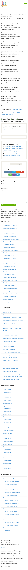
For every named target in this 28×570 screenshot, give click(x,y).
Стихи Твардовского (8, 299)
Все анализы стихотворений (7, 550)
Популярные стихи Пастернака (11, 514)
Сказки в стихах (7, 468)
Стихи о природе (7, 397)
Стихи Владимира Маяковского (11, 239)
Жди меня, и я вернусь (9, 349)
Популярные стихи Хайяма (10, 511)
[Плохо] (9, 119)
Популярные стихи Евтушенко (11, 522)
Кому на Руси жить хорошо (10, 357)
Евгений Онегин (7, 312)
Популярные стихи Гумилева (10, 525)
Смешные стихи (7, 422)
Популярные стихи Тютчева (10, 495)
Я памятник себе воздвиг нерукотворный (13, 338)
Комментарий (4, 188)
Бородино (5, 314)
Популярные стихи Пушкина (10, 478)
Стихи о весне (6, 416)
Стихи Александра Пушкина (10, 225)
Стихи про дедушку (8, 444)
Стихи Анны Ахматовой (9, 247)
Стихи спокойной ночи (8, 430)
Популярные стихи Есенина (10, 484)
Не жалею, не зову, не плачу (10, 333)
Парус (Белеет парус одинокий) (11, 323)
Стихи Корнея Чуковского (9, 272)
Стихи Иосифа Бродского (9, 252)
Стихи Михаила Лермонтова (10, 228)
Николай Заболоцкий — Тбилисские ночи (14, 153)
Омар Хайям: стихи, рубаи (9, 263)
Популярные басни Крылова (10, 487)
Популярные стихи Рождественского (12, 528)
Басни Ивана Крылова (9, 233)
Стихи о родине (7, 449)
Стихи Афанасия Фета (8, 244)
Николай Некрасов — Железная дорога (13, 374)
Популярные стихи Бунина (10, 519)
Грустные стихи (7, 408)
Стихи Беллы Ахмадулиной (10, 288)
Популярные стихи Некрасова (10, 489)
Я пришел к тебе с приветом (10, 360)
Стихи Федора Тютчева (9, 242)
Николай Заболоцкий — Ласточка (12, 146)
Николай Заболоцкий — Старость (12, 152)
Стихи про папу (7, 438)
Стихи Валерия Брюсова (9, 285)
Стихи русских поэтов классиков (12, 129)
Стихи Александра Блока (9, 258)
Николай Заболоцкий (16, 164)
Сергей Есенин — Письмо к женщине (12, 376)
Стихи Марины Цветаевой (9, 255)
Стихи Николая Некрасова (9, 236)
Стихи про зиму (7, 414)
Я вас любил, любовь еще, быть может (13, 320)
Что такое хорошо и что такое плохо (12, 355)
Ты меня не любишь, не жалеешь (11, 352)
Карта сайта (19, 546)
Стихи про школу (7, 455)
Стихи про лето (7, 419)
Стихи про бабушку (8, 441)
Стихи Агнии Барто (7, 261)
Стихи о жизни (6, 395)
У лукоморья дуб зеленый (9, 341)
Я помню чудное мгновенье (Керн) (12, 317)
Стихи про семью (7, 433)
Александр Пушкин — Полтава (11, 379)
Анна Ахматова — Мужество (10, 371)
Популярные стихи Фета (9, 498)
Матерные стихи (7, 425)
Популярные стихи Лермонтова (11, 481)
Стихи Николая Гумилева (9, 296)
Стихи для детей (7, 392)
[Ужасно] (4, 119)
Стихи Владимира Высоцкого (10, 250)
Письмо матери (7, 325)
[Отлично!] (4, 121)
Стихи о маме (6, 436)
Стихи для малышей (8, 460)
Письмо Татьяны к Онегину (10, 365)
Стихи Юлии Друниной (8, 291)
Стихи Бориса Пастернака (9, 266)
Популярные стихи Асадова (10, 517)
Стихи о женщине (7, 403)
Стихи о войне (6, 446)
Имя (2, 183)
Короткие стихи (7, 406)
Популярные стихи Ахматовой (10, 500)
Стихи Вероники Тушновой (10, 293)
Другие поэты (6, 530)
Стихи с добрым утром (9, 427)
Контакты (3, 547)
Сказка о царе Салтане (9, 346)
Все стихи (13, 546)
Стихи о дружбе (7, 400)
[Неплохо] (14, 119)
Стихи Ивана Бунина (8, 283)
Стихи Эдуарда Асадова (9, 274)
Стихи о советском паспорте (10, 335)
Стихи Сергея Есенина (8, 231)
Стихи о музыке (7, 457)
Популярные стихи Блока (9, 508)
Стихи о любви (7, 389)
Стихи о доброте (7, 463)
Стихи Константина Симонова (10, 280)
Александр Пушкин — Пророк (10, 368)
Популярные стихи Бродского (10, 506)
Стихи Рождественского (9, 302)
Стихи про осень (7, 411)
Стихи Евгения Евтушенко (9, 277)
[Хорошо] (20, 119)
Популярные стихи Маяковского (11, 492)
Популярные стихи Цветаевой (10, 503)
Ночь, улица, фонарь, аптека (10, 344)
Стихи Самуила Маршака (9, 269)
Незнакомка (6, 363)
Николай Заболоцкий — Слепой (12, 155)
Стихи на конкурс (7, 466)
